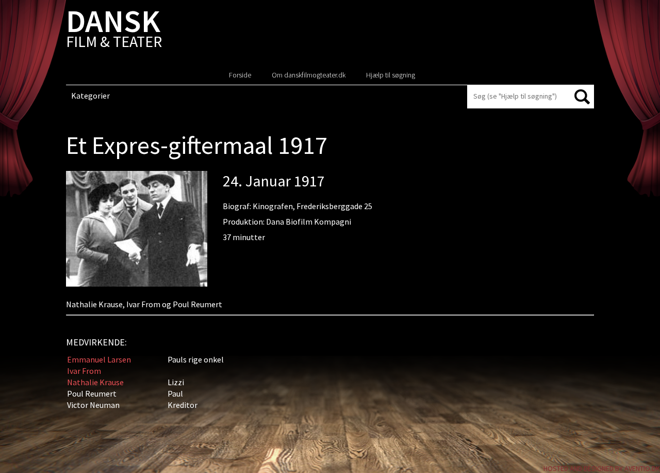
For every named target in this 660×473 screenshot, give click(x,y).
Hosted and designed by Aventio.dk (601, 468)
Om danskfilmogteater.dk (308, 75)
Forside (240, 75)
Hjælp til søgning (390, 75)
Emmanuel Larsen (99, 359)
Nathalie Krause (95, 382)
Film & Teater (114, 30)
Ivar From (84, 371)
